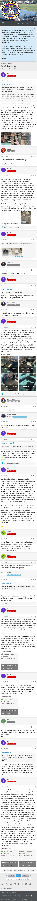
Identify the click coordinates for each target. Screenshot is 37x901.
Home (27, 896)
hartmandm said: (7, 443)
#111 (34, 439)
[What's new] (31, 23)
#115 (34, 580)
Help (23, 896)
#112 (34, 476)
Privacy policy (16, 896)
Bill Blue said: (6, 752)
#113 (34, 538)
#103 (34, 176)
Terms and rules (6, 896)
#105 (34, 270)
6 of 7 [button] (18, 875)
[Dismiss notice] (34, 29)
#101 (34, 80)
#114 (34, 562)
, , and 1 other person (19, 870)
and (11, 227)
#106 (34, 285)
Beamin (4, 69)
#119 (34, 748)
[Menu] (2, 23)
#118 (34, 727)
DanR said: (5, 84)
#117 (34, 682)
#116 (34, 616)
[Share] (31, 81)
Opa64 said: (5, 583)
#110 (34, 422)
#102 (34, 156)
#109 (34, 406)
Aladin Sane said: (7, 289)
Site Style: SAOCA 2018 (9, 893)
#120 (34, 786)
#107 (34, 310)
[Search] (35, 23)
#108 (34, 327)
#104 (34, 240)
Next (24, 875)
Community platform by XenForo (17, 899)
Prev (12, 875)
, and (12, 463)
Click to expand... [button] (19, 100)
